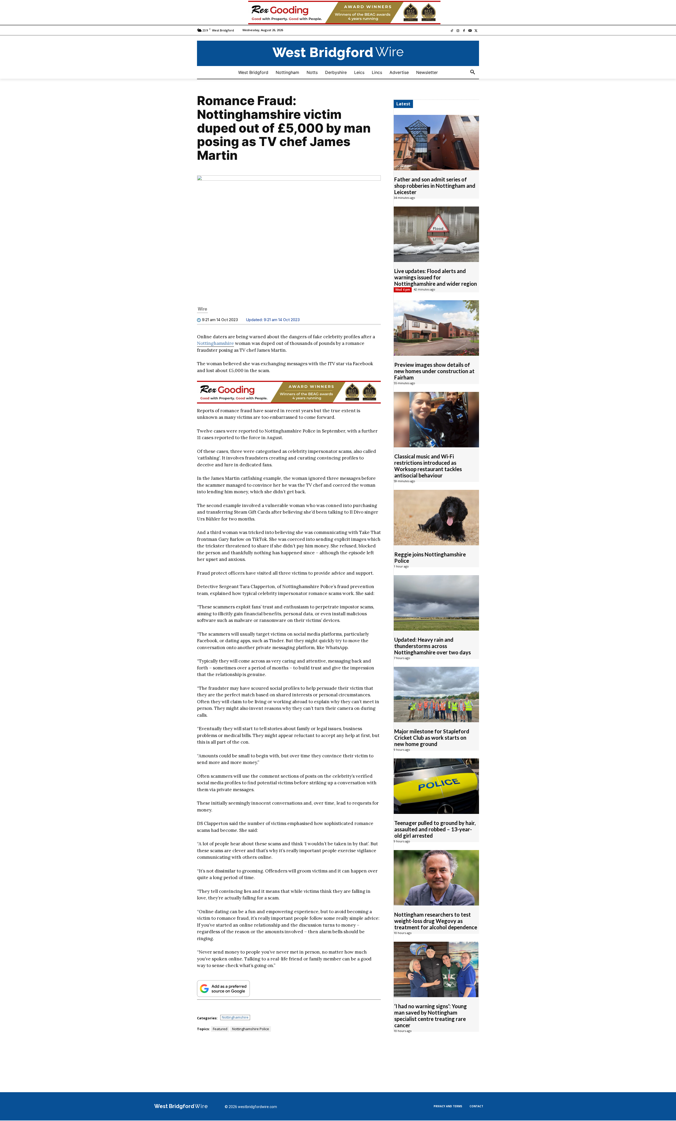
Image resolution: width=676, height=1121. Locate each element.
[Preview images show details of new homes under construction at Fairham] (436, 328)
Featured (220, 1028)
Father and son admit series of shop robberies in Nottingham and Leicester (434, 185)
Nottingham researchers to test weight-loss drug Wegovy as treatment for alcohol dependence (435, 920)
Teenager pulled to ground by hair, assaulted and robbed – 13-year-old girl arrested (435, 829)
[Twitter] (476, 31)
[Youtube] (470, 31)
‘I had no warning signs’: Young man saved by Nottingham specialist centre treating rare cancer (430, 1015)
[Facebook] (464, 31)
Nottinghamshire (215, 343)
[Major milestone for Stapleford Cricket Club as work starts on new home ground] (436, 694)
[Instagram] (458, 31)
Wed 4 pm (402, 289)
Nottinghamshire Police (250, 1028)
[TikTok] (452, 31)
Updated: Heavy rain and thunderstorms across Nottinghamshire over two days (432, 645)
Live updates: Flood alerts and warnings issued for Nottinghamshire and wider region (435, 277)
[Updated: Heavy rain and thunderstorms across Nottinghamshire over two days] (436, 603)
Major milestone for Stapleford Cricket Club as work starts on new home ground (431, 737)
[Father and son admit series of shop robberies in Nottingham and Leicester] (436, 142)
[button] (472, 72)
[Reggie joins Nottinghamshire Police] (436, 517)
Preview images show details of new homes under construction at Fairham (434, 371)
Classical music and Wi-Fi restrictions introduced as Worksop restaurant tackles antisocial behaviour (428, 466)
